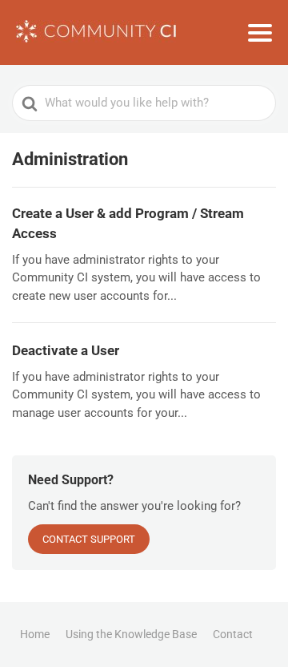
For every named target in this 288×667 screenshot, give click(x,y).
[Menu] (260, 33)
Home (35, 634)
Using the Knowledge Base (131, 634)
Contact (233, 634)
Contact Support (88, 539)
